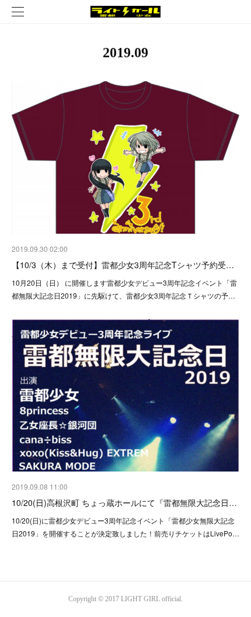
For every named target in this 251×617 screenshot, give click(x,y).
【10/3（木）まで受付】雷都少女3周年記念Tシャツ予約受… (123, 265)
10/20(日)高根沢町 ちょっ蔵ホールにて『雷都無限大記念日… (124, 502)
